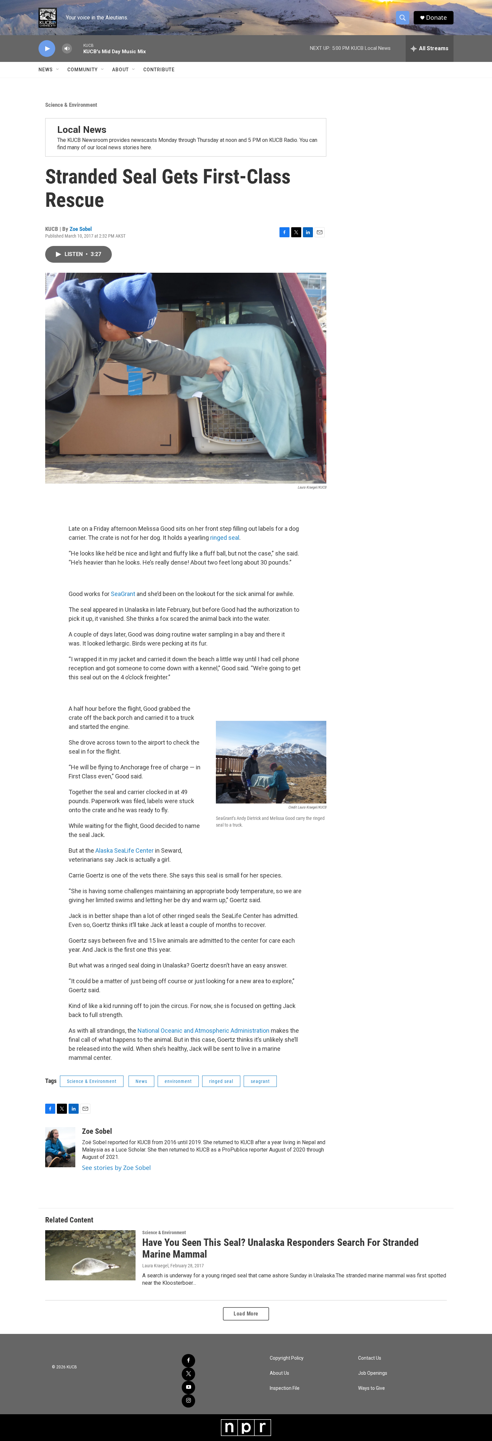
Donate (436, 17)
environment (178, 1081)
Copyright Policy (287, 1358)
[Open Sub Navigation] (58, 69)
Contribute (159, 69)
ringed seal (224, 537)
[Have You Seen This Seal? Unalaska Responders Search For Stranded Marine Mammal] (90, 1255)
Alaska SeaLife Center (124, 850)
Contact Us (369, 1358)
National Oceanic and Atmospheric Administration (203, 1030)
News (45, 69)
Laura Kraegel (155, 1265)
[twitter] (188, 1374)
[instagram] (188, 1401)
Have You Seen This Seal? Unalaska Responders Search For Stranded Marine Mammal (280, 1248)
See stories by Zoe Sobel (116, 1168)
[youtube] (188, 1387)
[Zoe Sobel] (60, 1147)
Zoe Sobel (81, 229)
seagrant (260, 1081)
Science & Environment (71, 104)
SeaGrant (123, 593)
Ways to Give (371, 1388)
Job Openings (372, 1373)
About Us (279, 1373)
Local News (81, 129)
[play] (47, 49)
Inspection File (285, 1388)
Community (82, 69)
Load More (246, 1313)
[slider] (78, 48)
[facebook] (188, 1360)
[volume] (67, 48)
